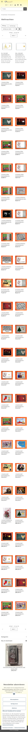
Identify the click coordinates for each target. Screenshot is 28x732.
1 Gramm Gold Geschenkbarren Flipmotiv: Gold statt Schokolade (6, 497)
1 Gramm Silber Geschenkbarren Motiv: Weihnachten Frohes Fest (6, 106)
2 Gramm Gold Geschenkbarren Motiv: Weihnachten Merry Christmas (6, 613)
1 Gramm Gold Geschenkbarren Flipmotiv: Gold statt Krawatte (20, 474)
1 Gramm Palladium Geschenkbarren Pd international (6, 221)
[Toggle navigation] (2, 1)
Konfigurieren (14, 703)
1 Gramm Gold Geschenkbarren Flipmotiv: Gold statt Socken (20, 497)
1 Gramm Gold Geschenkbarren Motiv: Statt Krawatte (20, 382)
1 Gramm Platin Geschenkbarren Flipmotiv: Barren (19, 313)
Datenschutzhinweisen (7, 724)
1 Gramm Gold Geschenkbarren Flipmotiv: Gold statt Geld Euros (6, 474)
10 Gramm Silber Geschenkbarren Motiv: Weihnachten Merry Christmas (6, 198)
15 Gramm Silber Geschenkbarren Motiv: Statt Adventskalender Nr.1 (20, 221)
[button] (15, 4)
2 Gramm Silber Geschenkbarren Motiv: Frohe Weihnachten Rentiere (20, 129)
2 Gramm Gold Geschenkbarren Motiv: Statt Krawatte (20, 566)
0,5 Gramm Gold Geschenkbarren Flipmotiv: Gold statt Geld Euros (6, 290)
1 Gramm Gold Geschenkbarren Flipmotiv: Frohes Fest (20, 428)
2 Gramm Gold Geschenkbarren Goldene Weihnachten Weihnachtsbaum (20, 520)
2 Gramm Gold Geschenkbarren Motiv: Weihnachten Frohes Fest (20, 590)
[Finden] (25, 8)
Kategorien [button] (4, 637)
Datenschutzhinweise (19, 727)
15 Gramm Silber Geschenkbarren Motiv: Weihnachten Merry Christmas (6, 244)
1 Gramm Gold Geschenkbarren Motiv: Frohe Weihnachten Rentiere (6, 359)
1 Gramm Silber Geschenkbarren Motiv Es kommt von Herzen (7, 83)
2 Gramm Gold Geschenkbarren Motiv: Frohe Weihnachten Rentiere (6, 543)
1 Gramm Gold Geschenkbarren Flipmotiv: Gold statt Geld (20, 451)
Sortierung (12, 26)
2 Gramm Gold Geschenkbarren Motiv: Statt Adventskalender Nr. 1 (6, 566)
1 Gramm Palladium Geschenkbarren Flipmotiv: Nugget (6, 267)
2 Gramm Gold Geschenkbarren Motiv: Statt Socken (6, 590)
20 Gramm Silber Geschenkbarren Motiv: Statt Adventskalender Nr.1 (20, 290)
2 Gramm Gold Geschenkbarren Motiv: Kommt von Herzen (19, 543)
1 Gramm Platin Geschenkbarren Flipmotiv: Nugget (5, 336)
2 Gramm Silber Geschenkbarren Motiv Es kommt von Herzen (7, 129)
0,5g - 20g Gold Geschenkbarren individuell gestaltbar (20, 53)
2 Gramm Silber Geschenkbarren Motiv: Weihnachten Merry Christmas (6, 152)
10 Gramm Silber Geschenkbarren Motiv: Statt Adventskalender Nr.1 (20, 175)
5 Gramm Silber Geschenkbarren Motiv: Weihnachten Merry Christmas (6, 175)
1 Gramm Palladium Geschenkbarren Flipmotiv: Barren (20, 244)
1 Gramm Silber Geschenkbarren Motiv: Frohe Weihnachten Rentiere (20, 83)
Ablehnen (14, 708)
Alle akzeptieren (14, 699)
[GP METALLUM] (8, 1)
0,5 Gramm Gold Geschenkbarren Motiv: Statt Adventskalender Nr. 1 (20, 267)
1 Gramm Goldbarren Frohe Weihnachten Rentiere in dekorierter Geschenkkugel (7, 520)
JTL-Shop (16, 730)
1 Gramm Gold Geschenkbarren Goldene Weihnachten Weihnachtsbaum (20, 336)
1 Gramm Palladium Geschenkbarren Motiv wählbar (21, 198)
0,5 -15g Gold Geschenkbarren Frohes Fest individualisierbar (5, 53)
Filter (4, 26)
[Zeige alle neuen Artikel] (26, 641)
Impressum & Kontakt (7, 727)
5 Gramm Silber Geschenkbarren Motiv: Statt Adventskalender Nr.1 (20, 152)
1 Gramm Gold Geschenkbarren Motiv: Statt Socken (6, 405)
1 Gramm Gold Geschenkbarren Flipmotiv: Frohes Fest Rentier (6, 451)
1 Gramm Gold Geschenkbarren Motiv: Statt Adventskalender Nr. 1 (6, 382)
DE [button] (6, 5)
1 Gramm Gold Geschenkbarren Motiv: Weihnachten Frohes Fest (20, 405)
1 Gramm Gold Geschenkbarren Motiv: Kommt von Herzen (19, 359)
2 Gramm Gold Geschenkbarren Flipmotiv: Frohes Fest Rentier (20, 613)
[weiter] (25, 35)
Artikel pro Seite (7, 29)
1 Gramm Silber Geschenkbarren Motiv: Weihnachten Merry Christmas (20, 106)
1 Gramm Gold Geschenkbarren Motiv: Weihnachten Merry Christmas (6, 428)
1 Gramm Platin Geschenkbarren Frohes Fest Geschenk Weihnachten (6, 313)
